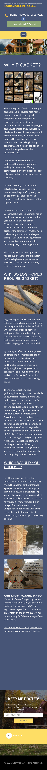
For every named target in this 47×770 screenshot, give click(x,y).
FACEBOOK (17, 736)
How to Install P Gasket (24, 24)
